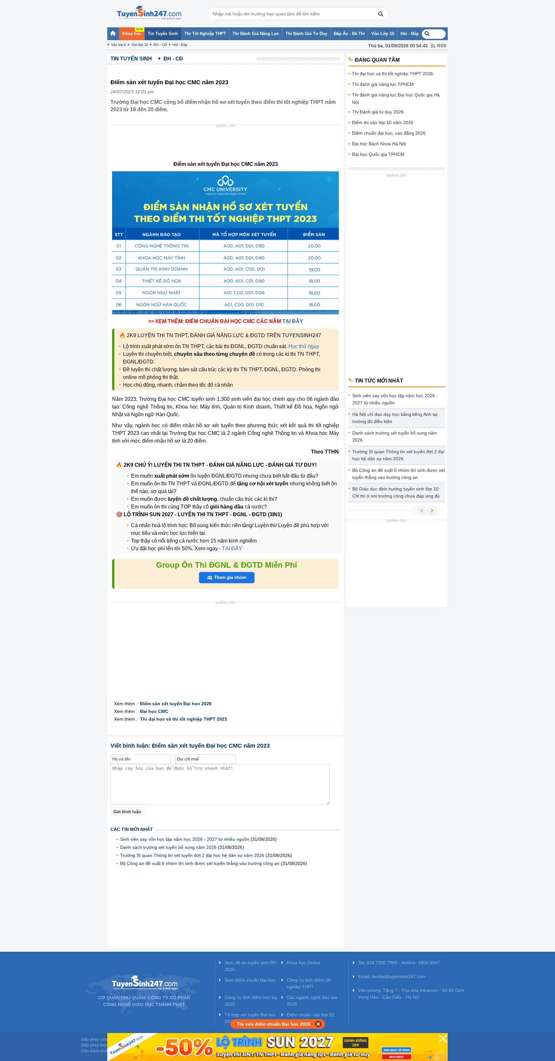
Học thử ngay (303, 346)
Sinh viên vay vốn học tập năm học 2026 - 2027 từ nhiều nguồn (185, 839)
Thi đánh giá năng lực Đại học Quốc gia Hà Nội (396, 98)
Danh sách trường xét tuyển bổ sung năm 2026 (168, 847)
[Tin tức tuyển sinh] (149, 13)
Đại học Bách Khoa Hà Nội (379, 143)
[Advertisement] (227, 144)
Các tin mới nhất (131, 829)
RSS (441, 45)
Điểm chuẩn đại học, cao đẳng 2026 (389, 133)
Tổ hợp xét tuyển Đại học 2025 (250, 1018)
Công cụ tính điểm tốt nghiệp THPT (308, 983)
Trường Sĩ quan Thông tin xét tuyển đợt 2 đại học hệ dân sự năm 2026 (192, 855)
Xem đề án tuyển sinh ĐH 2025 (251, 966)
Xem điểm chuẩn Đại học (250, 980)
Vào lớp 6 (118, 45)
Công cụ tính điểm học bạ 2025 (251, 1001)
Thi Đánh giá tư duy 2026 (378, 111)
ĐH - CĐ (160, 45)
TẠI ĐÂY (292, 321)
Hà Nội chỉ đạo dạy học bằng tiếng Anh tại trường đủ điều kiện (394, 418)
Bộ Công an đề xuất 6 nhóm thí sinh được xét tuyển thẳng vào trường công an (199, 863)
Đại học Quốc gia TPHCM (378, 154)
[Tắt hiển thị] (318, 1024)
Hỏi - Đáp (179, 45)
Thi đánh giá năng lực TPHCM (383, 84)
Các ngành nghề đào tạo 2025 (312, 1001)
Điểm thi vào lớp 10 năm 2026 (382, 122)
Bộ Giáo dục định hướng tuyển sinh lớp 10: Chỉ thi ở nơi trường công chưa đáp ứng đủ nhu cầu (396, 493)
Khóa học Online (304, 962)
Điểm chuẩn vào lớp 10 (310, 1014)
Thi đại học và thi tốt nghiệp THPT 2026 (392, 73)
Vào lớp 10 (139, 45)
